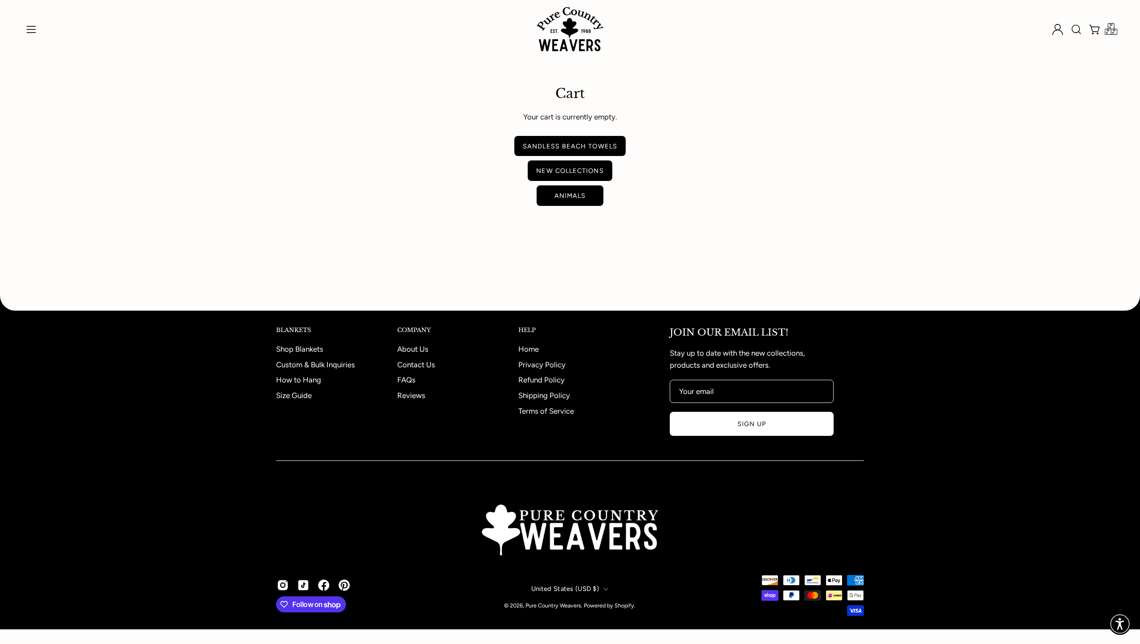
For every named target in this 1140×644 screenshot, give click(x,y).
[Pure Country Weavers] (570, 29)
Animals (570, 196)
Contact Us (416, 364)
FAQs (406, 379)
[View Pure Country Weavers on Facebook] (323, 585)
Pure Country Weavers (553, 605)
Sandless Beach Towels (570, 146)
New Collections (569, 171)
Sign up (751, 424)
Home (528, 349)
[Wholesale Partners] (1111, 29)
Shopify (624, 605)
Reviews (411, 394)
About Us (412, 349)
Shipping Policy (544, 394)
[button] (1076, 29)
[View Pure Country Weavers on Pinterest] (344, 585)
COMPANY (414, 330)
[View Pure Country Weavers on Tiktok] (303, 585)
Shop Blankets (299, 349)
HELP (527, 330)
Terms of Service (546, 410)
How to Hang (298, 379)
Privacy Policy (542, 364)
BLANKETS (293, 330)
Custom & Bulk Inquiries (315, 364)
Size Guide (294, 394)
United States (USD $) (565, 589)
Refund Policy (541, 379)
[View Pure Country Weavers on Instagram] (282, 585)
